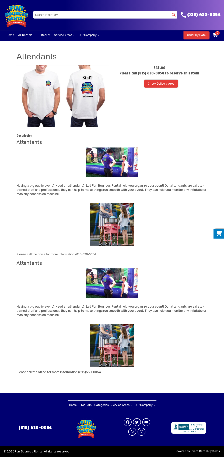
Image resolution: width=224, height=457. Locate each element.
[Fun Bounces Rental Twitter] (137, 422)
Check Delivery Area (161, 83)
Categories (101, 405)
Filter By (44, 35)
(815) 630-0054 (35, 427)
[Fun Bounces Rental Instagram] (141, 432)
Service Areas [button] (63, 35)
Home (10, 35)
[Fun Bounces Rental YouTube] (146, 422)
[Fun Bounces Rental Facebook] (128, 422)
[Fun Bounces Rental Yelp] (132, 432)
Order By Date (196, 35)
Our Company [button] (88, 35)
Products (85, 405)
